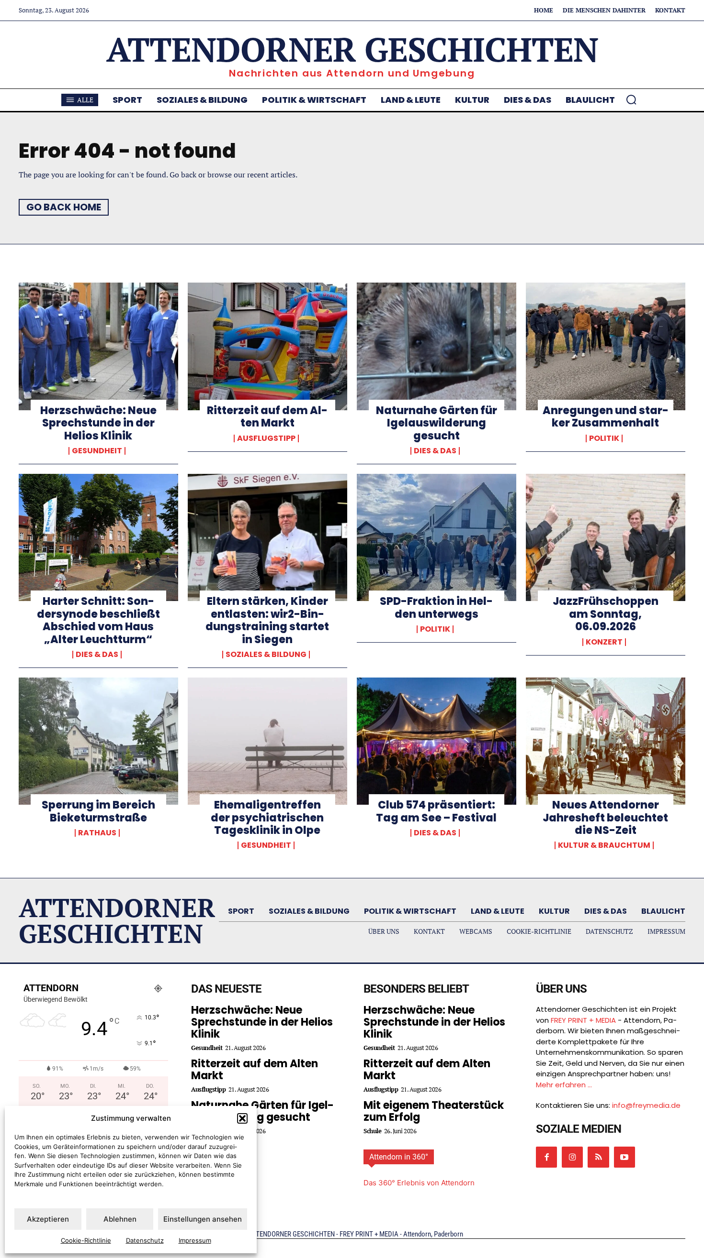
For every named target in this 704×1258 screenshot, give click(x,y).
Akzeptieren (48, 1219)
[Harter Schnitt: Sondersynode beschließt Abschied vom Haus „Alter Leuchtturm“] (98, 537)
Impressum (195, 1240)
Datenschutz (145, 1240)
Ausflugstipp (266, 438)
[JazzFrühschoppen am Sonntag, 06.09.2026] (605, 537)
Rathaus (97, 833)
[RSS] (598, 1157)
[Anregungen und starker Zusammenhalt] (605, 346)
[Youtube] (624, 1157)
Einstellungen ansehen (202, 1219)
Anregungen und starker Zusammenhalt (606, 416)
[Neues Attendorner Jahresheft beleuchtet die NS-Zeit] (605, 741)
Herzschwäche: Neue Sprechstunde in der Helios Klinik (98, 423)
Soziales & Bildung (266, 654)
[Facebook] (546, 1157)
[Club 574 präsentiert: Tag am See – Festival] (436, 741)
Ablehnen (119, 1219)
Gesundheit (97, 451)
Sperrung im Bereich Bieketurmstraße (98, 811)
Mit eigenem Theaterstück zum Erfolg (433, 1111)
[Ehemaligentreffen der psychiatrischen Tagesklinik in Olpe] (267, 741)
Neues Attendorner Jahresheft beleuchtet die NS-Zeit (605, 818)
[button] (242, 1118)
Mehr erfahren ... (564, 1085)
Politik (604, 438)
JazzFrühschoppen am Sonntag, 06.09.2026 (606, 614)
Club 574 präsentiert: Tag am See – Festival (436, 811)
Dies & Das (435, 451)
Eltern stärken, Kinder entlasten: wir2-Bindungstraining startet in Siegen (267, 620)
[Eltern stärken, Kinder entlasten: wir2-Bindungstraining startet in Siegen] (267, 537)
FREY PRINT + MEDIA (583, 1020)
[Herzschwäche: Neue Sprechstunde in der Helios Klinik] (98, 346)
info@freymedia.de (646, 1105)
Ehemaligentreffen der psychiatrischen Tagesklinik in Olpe (267, 818)
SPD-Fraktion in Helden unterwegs (436, 607)
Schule (372, 1131)
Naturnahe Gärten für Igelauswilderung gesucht (436, 423)
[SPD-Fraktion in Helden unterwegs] (436, 537)
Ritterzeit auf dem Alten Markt (267, 416)
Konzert (604, 642)
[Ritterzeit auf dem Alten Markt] (267, 346)
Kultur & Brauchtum (604, 845)
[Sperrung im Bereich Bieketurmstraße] (98, 741)
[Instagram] (572, 1157)
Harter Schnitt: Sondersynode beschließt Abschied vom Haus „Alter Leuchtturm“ (98, 620)
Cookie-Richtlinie (86, 1240)
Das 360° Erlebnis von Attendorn (419, 1182)
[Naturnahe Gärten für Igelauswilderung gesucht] (436, 346)
